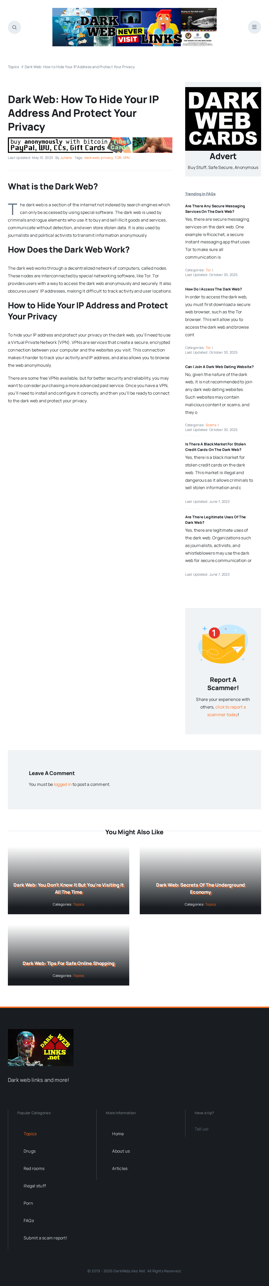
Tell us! (202, 1129)
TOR (118, 157)
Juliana (66, 157)
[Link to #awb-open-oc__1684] (254, 27)
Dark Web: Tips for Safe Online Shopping (68, 963)
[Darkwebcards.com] (223, 89)
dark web (91, 157)
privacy (107, 157)
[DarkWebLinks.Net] (134, 10)
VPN (126, 157)
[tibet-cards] (90, 139)
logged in (63, 784)
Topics (78, 904)
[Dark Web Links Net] (41, 1031)
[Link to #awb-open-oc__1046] (14, 27)
